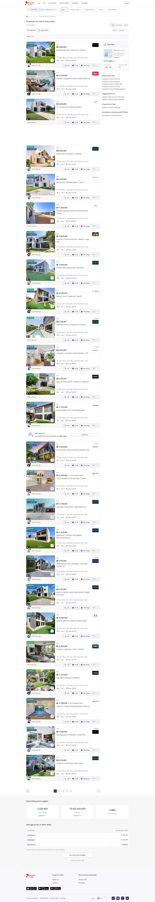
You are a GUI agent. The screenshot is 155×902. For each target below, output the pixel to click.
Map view (32, 30)
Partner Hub (83, 880)
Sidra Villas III (31, 844)
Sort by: (114, 30)
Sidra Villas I (31, 840)
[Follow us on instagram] (113, 898)
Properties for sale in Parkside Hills (112, 84)
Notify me (85, 435)
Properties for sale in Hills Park (111, 79)
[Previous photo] (28, 52)
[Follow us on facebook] (118, 898)
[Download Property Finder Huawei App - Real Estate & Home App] (55, 888)
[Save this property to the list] (93, 65)
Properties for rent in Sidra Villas (111, 107)
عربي (93, 898)
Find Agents (75, 3)
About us (55, 880)
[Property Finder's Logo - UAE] (29, 3)
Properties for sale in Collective (111, 81)
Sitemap (63, 898)
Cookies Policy (54, 898)
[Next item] (126, 61)
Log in (127, 3)
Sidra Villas (34, 9)
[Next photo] (53, 52)
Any (113, 25)
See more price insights (77, 855)
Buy (39, 3)
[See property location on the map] (52, 60)
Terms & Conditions (32, 898)
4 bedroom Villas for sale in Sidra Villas (113, 97)
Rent (44, 3)
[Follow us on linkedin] (127, 898)
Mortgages (84, 3)
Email (76, 65)
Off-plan (119, 25)
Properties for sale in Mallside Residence (113, 89)
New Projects (53, 3)
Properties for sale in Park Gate (111, 86)
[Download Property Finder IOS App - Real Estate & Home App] (31, 888)
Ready (126, 25)
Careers (55, 883)
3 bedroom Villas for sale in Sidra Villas (113, 99)
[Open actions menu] (97, 65)
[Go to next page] (98, 791)
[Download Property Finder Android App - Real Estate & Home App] (43, 888)
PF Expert (82, 883)
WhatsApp (86, 65)
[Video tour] (31, 90)
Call (68, 65)
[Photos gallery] (40, 52)
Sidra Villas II (31, 835)
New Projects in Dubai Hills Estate (112, 115)
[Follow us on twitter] (122, 898)
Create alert (44, 30)
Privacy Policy (44, 898)
